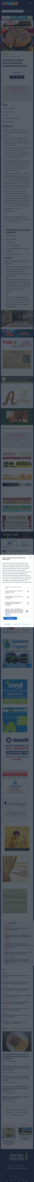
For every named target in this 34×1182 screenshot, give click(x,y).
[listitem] (17, 587)
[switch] (27, 591)
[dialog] (17, 591)
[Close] (30, 558)
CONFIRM (10, 618)
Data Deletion (7, 624)
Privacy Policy (26, 624)
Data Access (17, 624)
